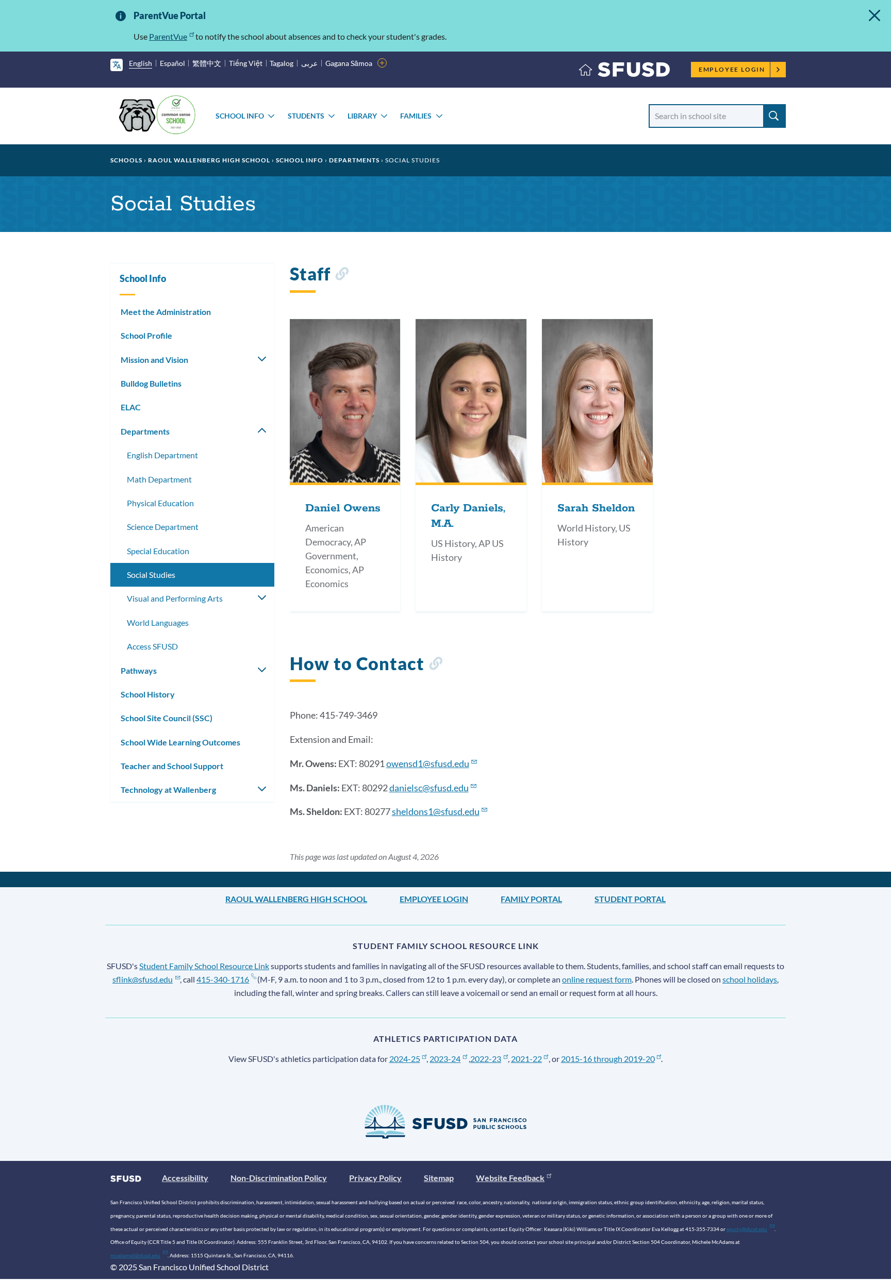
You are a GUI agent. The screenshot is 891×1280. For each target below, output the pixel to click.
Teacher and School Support (172, 766)
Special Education (158, 551)
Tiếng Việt (245, 63)
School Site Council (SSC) (166, 718)
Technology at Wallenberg (168, 789)
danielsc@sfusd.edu (429, 787)
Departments (354, 160)
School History (148, 694)
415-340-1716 (222, 979)
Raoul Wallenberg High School (209, 160)
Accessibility (185, 1178)
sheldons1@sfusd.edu (436, 811)
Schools (126, 160)
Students (306, 115)
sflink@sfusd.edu (142, 979)
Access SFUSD (152, 646)
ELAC (131, 407)
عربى (309, 63)
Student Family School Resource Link (204, 966)
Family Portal (531, 899)
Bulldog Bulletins (151, 383)
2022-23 (485, 1058)
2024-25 (404, 1058)
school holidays (749, 979)
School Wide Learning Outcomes (180, 742)
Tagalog (281, 63)
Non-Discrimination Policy (278, 1178)
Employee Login (732, 69)
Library (362, 115)
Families (416, 115)
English (140, 63)
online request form (597, 979)
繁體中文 (206, 63)
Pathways (139, 670)
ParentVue (168, 36)
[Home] (624, 72)
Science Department (163, 526)
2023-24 (445, 1058)
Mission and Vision (154, 359)
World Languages (158, 622)
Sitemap (439, 1178)
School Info (240, 115)
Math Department (159, 479)
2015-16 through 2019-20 (608, 1058)
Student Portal (630, 899)
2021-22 (526, 1058)
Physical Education (160, 503)
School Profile (146, 335)
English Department (162, 455)
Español (172, 63)
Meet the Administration (166, 312)
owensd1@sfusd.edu (427, 763)
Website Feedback (510, 1178)
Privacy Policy (375, 1178)
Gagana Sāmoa (348, 63)
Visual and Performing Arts (175, 598)
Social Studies (151, 574)
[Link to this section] (342, 275)
